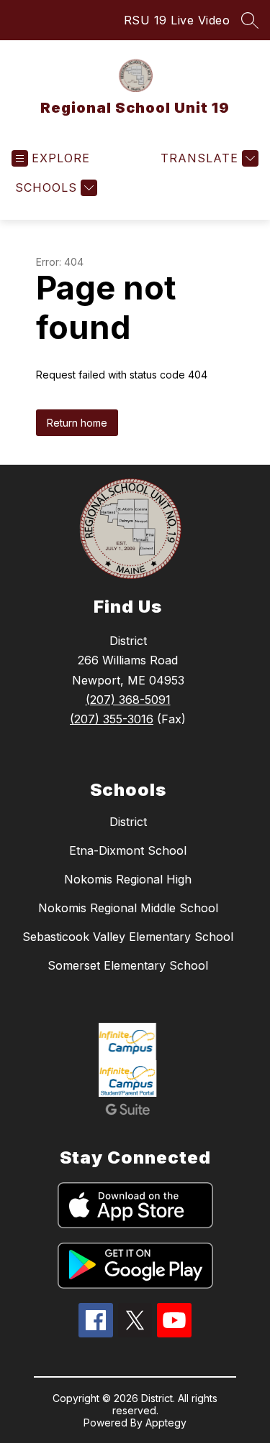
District (128, 822)
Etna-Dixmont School (127, 850)
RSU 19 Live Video (177, 20)
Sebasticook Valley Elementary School (127, 936)
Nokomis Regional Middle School (128, 908)
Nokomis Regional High (128, 879)
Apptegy (165, 1422)
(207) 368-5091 (128, 699)
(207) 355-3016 (111, 719)
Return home (77, 423)
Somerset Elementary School (128, 965)
